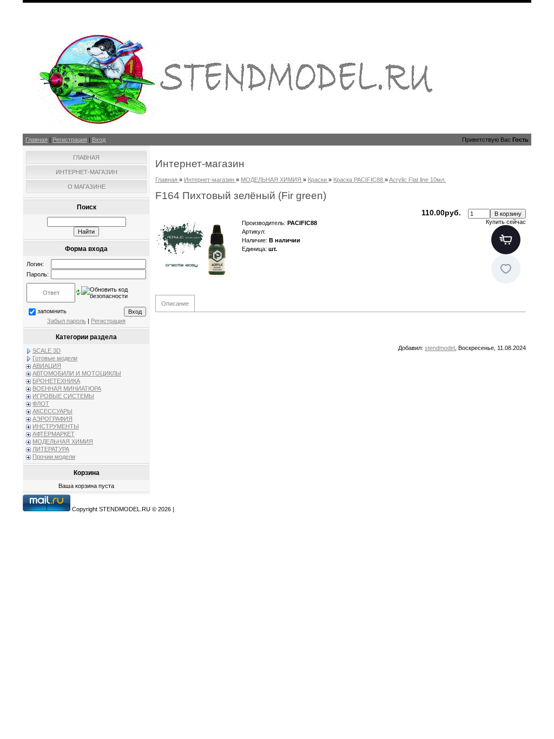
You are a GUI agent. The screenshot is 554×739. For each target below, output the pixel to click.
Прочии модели (53, 456)
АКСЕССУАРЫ (52, 411)
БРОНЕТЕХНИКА (56, 381)
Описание (175, 303)
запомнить (52, 311)
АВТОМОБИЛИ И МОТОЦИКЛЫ (76, 373)
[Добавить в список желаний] (505, 268)
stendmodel (440, 348)
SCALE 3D (46, 350)
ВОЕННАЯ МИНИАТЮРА (66, 388)
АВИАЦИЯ (46, 365)
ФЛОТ (40, 403)
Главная (36, 139)
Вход (98, 139)
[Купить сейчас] (505, 239)
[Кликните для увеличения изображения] (195, 248)
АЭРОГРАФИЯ (52, 418)
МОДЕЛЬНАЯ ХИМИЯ (62, 441)
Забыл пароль (66, 321)
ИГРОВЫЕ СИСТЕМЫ (63, 396)
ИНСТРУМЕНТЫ (55, 426)
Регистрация (69, 139)
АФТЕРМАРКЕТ (53, 434)
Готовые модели (54, 358)
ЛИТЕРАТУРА (50, 449)
